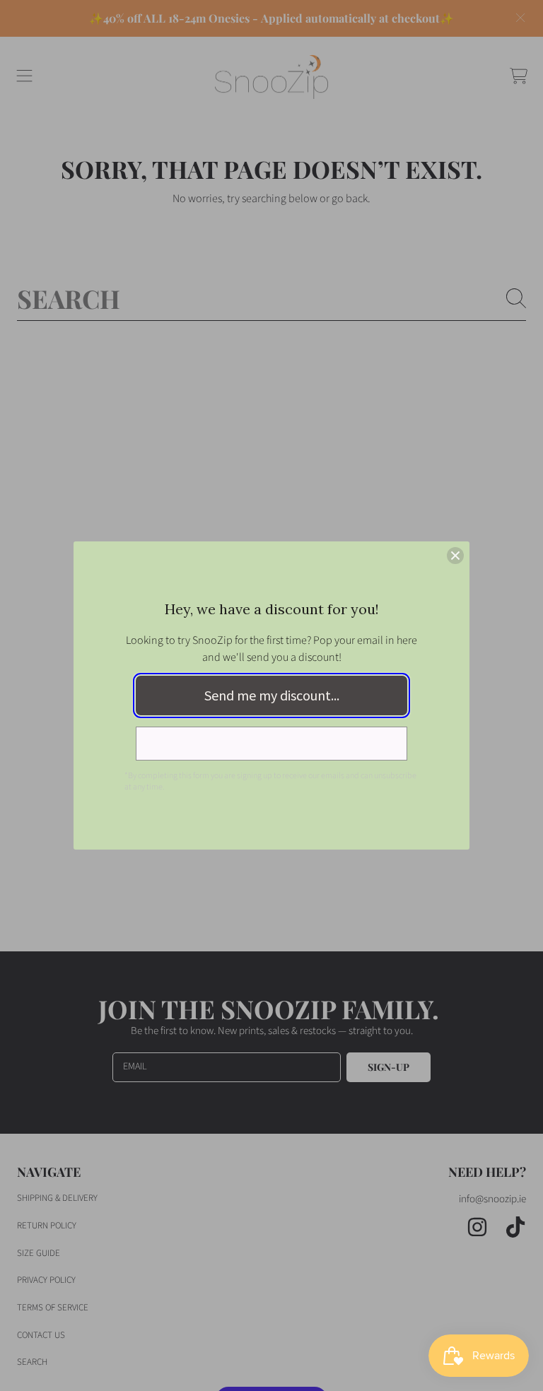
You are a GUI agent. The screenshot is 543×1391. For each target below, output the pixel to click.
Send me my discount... (271, 695)
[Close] (455, 555)
